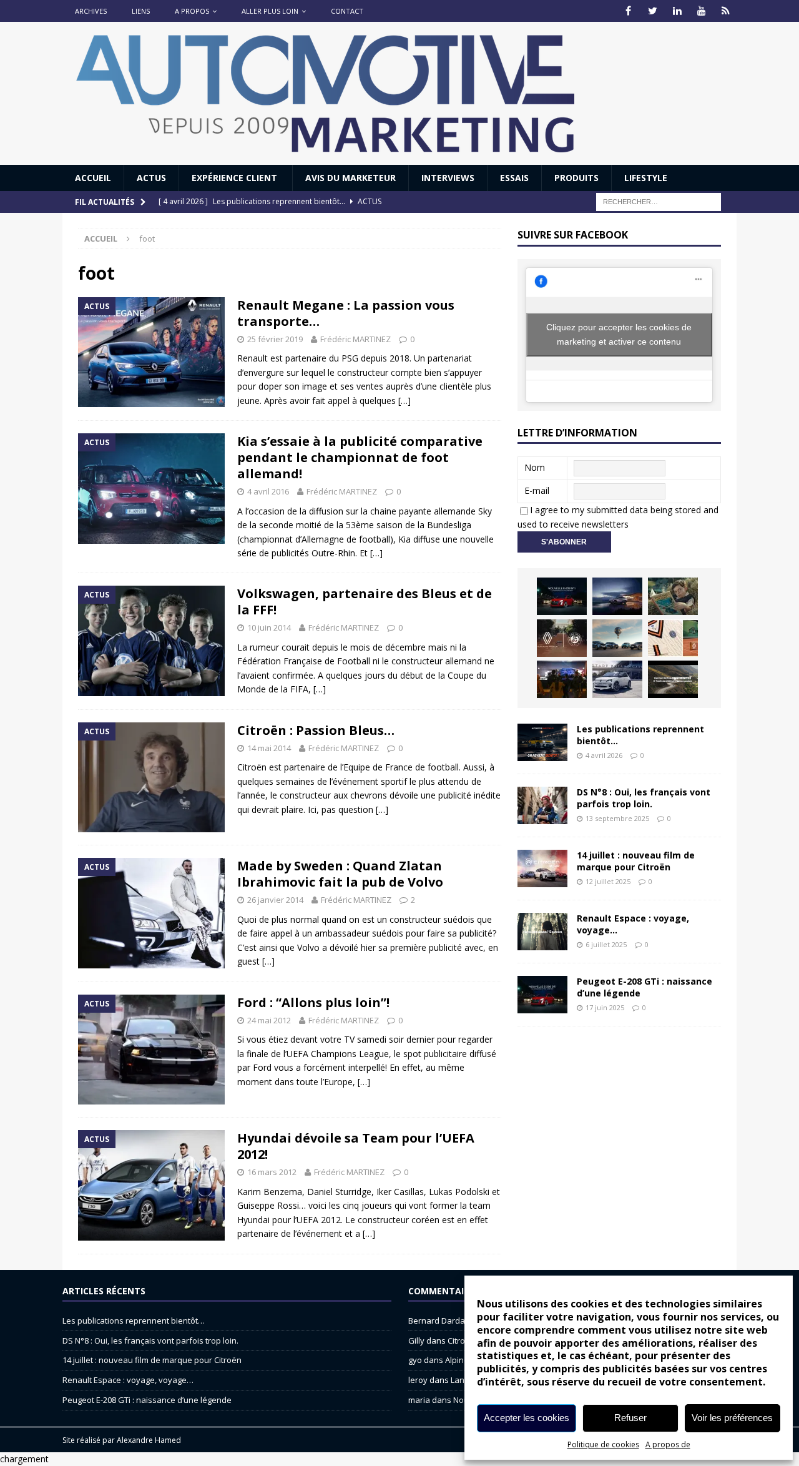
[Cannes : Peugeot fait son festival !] (562, 679)
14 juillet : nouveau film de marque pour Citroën (636, 860)
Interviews (447, 178)
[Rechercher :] (658, 201)
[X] (653, 11)
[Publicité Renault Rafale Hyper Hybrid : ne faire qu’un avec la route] (673, 679)
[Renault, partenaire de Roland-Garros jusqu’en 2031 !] (562, 638)
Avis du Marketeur (350, 178)
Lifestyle (645, 178)
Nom (534, 467)
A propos (192, 11)
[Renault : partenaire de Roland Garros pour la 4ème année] (673, 638)
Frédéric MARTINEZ (355, 339)
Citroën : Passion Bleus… (316, 730)
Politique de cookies (603, 1444)
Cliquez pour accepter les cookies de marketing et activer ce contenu (619, 334)
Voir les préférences (732, 1417)
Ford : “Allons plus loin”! (313, 1002)
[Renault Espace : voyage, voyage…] (542, 931)
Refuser (630, 1417)
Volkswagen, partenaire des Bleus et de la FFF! (364, 601)
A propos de (667, 1444)
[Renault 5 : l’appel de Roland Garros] (617, 679)
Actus (151, 178)
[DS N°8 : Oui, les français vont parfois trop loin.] (542, 805)
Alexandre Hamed (149, 1440)
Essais (514, 178)
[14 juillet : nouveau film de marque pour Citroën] (542, 868)
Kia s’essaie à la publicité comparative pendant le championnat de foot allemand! (360, 457)
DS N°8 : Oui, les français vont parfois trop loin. (643, 797)
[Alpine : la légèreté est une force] (673, 596)
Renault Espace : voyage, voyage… (633, 923)
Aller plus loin (270, 11)
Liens (141, 11)
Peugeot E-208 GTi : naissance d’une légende (644, 986)
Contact (347, 11)
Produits (576, 178)
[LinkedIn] (677, 11)
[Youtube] (701, 11)
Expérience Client (236, 178)
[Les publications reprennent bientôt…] (542, 742)
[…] (404, 400)
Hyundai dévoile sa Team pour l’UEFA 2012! (355, 1146)
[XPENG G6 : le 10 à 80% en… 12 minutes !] (617, 596)
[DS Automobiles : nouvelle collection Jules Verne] (617, 638)
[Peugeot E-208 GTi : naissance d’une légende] (562, 596)
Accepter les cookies (526, 1417)
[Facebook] (628, 11)
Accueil (93, 178)
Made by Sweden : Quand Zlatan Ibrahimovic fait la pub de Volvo (340, 873)
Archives (91, 11)
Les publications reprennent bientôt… (640, 734)
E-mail (536, 490)
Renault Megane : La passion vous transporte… (345, 313)
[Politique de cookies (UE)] (726, 11)
